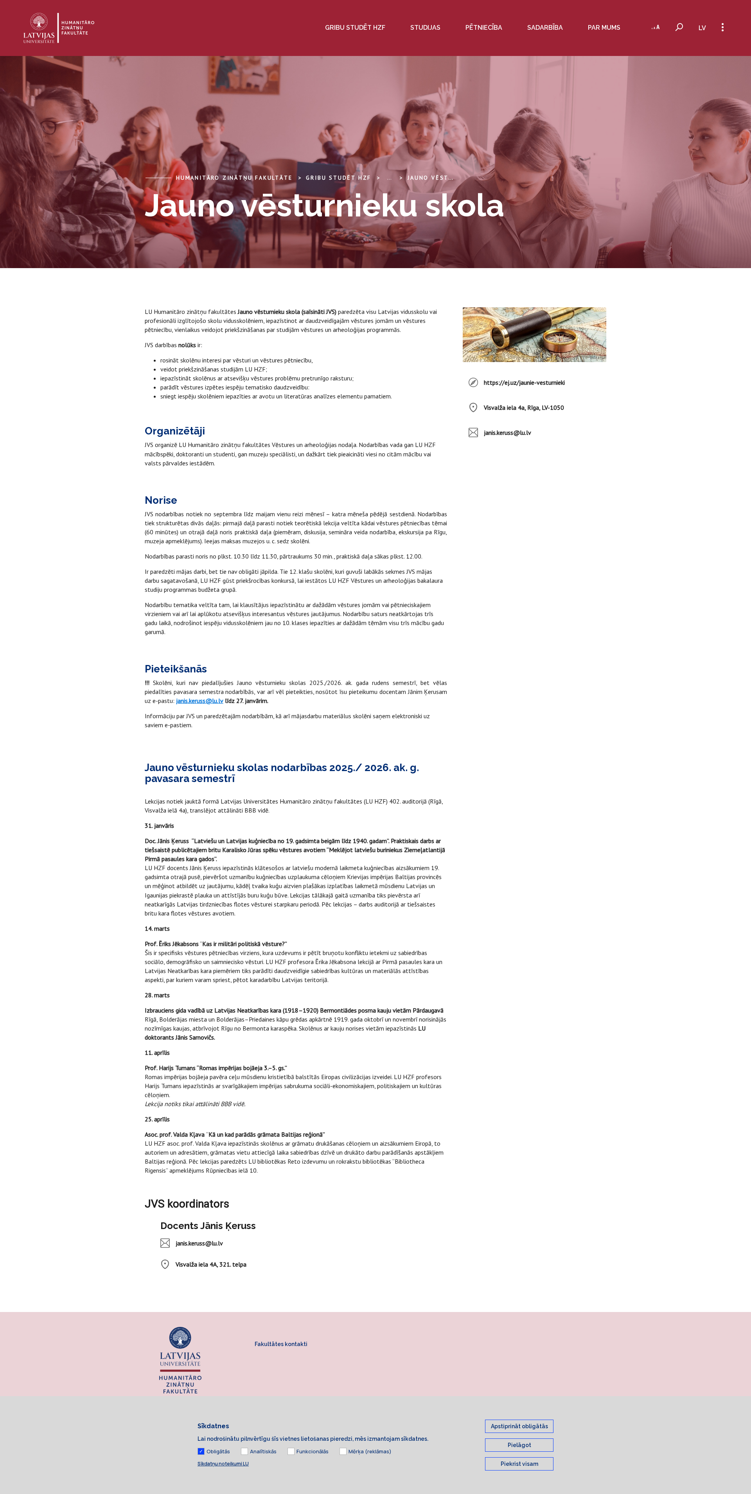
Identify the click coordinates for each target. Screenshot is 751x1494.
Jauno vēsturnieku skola (454, 177)
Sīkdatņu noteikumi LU (223, 1463)
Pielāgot (519, 1445)
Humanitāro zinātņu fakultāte (234, 177)
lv (702, 28)
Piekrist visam (519, 1464)
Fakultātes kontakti (281, 1344)
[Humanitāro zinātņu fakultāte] (58, 28)
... (389, 177)
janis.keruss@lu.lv (199, 701)
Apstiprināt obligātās (519, 1426)
